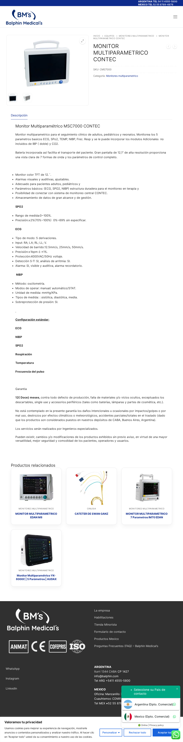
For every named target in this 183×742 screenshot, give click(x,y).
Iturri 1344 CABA (105, 671)
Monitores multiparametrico (136, 36)
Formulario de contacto (110, 631)
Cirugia (91, 508)
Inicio (96, 36)
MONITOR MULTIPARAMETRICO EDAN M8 (36, 515)
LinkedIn (11, 688)
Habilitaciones (103, 617)
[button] (82, 41)
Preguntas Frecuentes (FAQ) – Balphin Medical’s (126, 646)
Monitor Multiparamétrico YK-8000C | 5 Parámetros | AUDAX (36, 577)
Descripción (19, 115)
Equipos (109, 36)
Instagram (12, 678)
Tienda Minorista (105, 624)
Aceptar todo (165, 732)
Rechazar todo (137, 732)
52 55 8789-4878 (163, 4)
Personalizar (109, 732)
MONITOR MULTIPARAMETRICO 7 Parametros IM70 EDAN (147, 515)
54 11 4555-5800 (167, 1)
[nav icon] (175, 17)
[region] (91, 729)
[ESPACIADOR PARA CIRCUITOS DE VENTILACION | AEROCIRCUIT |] (175, 47)
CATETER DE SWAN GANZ (91, 513)
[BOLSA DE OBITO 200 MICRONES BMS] (168, 47)
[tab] (19, 115)
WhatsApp (13, 668)
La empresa (102, 610)
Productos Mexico (106, 639)
